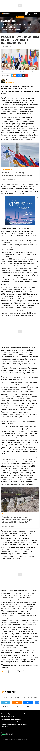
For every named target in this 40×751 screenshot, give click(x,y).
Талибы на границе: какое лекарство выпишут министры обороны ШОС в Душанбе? (17, 519)
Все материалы (10, 82)
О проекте (4, 714)
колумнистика (13, 671)
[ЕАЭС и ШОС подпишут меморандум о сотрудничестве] (20, 155)
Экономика (7, 169)
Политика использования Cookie (11, 722)
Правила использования (15, 714)
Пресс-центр (12, 716)
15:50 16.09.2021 (6, 46)
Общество (25, 697)
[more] (37, 179)
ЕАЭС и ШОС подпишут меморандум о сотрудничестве (17, 173)
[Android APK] (6, 734)
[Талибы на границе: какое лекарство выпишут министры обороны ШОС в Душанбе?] (20, 499)
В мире (21, 671)
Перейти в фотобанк (29, 71)
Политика (6, 514)
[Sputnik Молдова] (6, 14)
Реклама (27, 714)
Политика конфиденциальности (11, 719)
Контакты (4, 716)
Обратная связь (6, 729)
